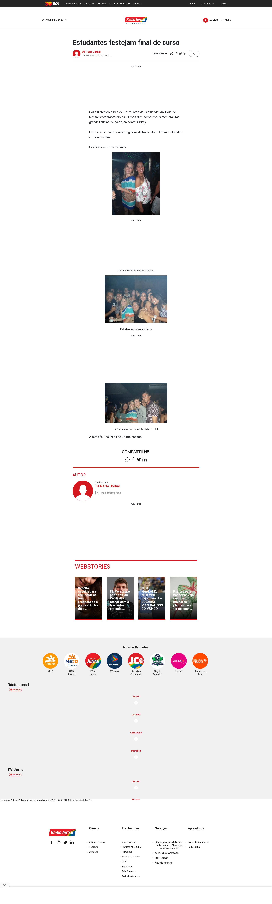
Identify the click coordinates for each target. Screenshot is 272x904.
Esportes (93, 852)
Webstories (92, 566)
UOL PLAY (125, 3)
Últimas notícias (97, 842)
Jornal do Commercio (198, 842)
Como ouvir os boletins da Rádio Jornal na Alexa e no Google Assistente (169, 845)
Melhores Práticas (131, 856)
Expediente (127, 866)
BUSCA (191, 3)
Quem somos (128, 842)
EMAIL (224, 3)
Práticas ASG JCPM (132, 847)
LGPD (124, 861)
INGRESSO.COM (73, 3)
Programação (162, 857)
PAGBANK (102, 3)
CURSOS (113, 3)
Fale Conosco (128, 871)
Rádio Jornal (194, 847)
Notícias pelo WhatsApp (166, 853)
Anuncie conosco (163, 863)
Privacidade (128, 852)
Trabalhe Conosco (131, 876)
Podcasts (93, 847)
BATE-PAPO (208, 3)
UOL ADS (137, 3)
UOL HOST (89, 3)
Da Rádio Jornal (91, 51)
